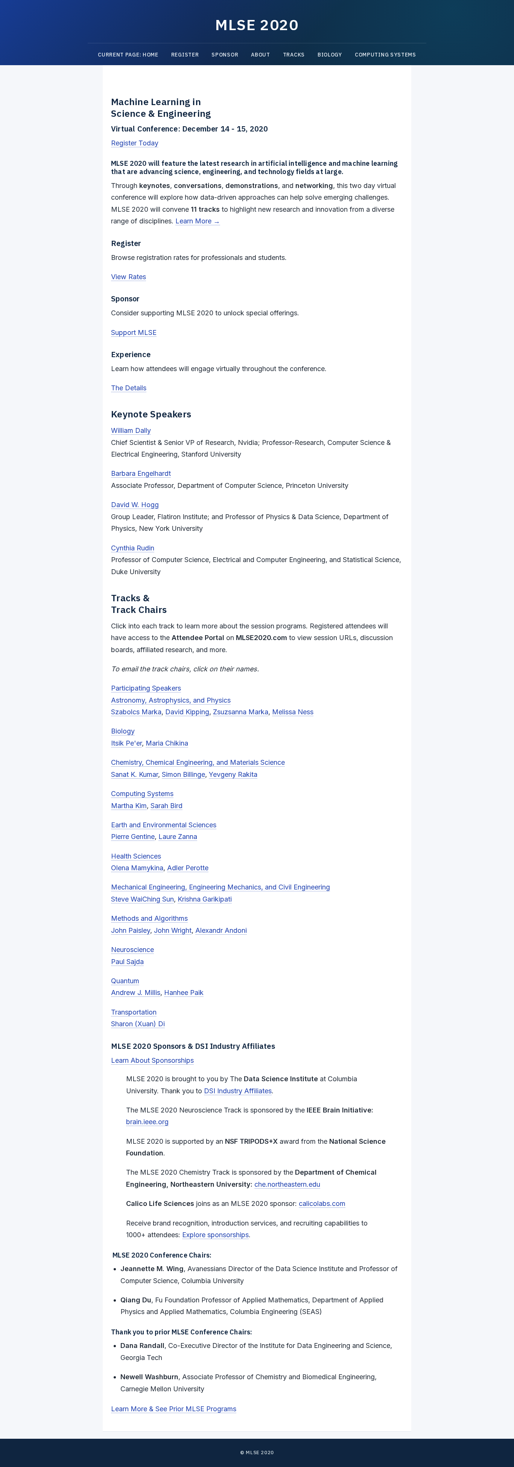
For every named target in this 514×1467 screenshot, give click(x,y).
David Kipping (187, 712)
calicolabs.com (322, 1203)
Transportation (134, 1012)
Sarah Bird (166, 806)
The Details (128, 388)
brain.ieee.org (147, 1122)
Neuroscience (132, 950)
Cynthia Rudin (132, 548)
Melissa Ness (292, 712)
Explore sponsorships (215, 1235)
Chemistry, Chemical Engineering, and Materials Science (198, 762)
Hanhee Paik (184, 992)
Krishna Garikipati (205, 899)
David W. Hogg (135, 505)
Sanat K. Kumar (134, 774)
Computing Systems (385, 54)
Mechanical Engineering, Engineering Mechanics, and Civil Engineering (220, 887)
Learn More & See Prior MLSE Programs (173, 1409)
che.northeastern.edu (287, 1184)
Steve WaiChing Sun (142, 899)
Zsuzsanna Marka (240, 712)
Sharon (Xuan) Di (138, 1024)
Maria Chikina (167, 743)
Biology (330, 54)
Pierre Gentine (133, 836)
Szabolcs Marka (136, 712)
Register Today (134, 143)
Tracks (294, 54)
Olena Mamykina (137, 868)
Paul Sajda (127, 962)
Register (185, 54)
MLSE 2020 (256, 24)
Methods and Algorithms (149, 918)
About (260, 54)
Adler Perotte (187, 868)
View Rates (128, 277)
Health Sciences (136, 856)
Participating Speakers (146, 688)
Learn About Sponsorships (152, 1060)
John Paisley (130, 930)
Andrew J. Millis (135, 992)
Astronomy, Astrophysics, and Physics (171, 700)
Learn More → (197, 221)
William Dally (131, 430)
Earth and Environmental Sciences (163, 825)
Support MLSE (134, 332)
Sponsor (224, 54)
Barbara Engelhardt (141, 473)
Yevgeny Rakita (233, 774)
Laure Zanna (177, 836)
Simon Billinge (183, 774)
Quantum (125, 981)
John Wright (173, 930)
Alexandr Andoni (221, 930)
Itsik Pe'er (126, 743)
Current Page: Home (128, 54)
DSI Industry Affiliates (238, 1091)
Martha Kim (129, 806)
